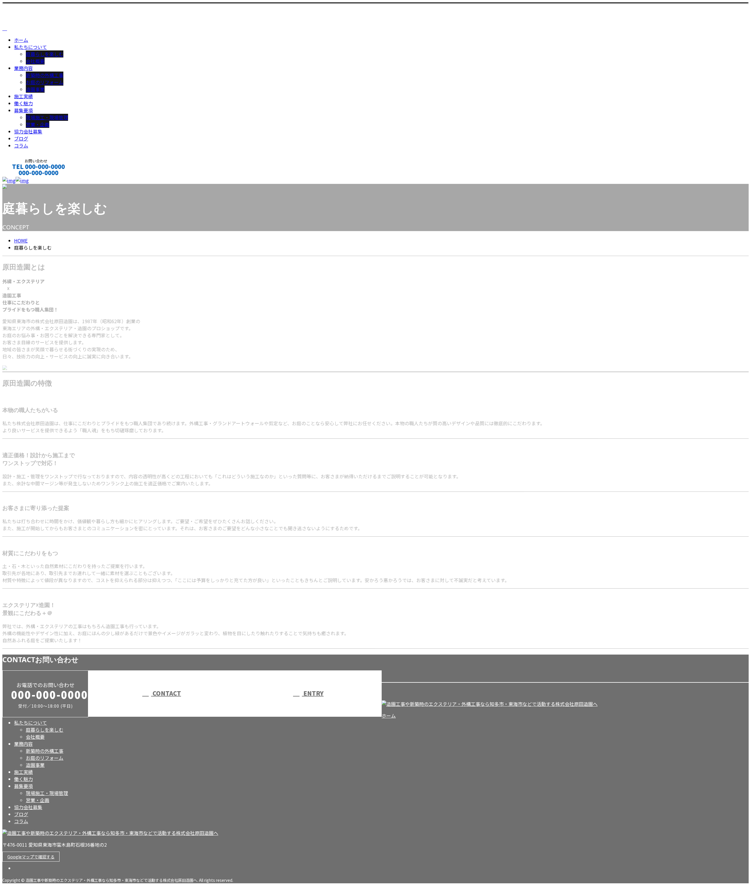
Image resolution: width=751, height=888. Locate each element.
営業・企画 (37, 124)
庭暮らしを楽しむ (44, 53)
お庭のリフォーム (44, 82)
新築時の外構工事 (44, 75)
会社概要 (35, 61)
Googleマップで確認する (31, 857)
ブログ (21, 138)
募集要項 (23, 110)
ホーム (21, 39)
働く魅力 (23, 103)
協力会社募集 (28, 131)
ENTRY (313, 693)
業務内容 (23, 68)
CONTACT (22, 180)
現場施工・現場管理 (47, 117)
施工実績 (23, 96)
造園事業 (35, 89)
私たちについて (30, 46)
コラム (21, 145)
